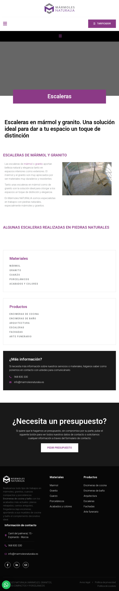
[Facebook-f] (8, 565)
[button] (60, 35)
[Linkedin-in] (17, 565)
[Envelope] (26, 565)
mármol (28, 163)
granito (39, 163)
